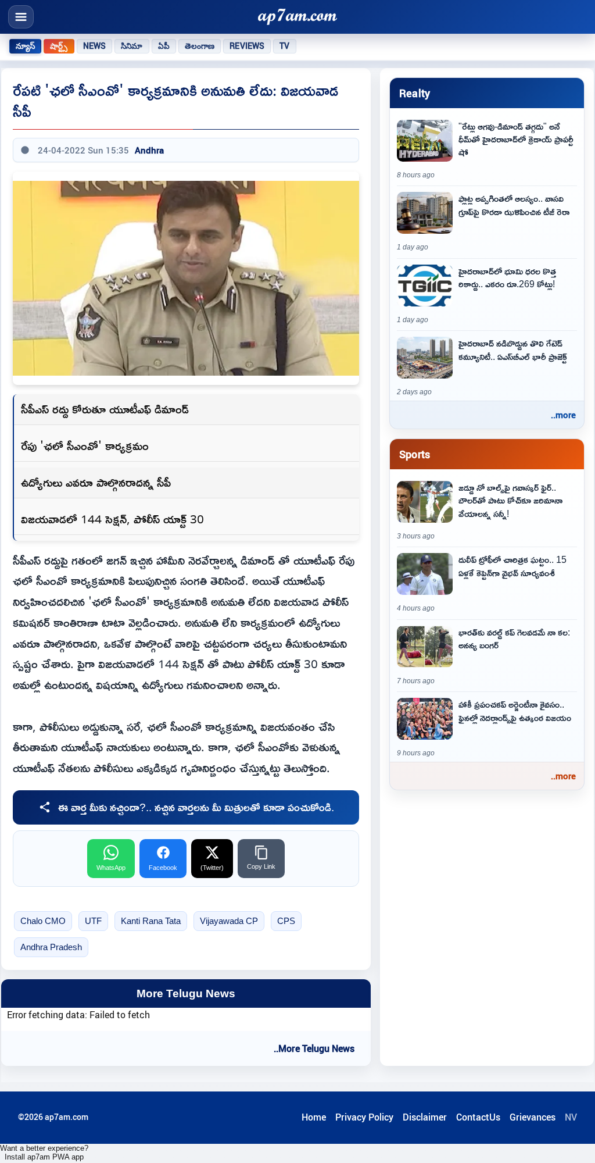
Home (314, 1117)
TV (284, 46)
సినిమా (131, 46)
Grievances (532, 1117)
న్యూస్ (25, 46)
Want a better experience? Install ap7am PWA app (44, 1152)
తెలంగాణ (200, 46)
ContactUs (478, 1117)
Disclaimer (425, 1117)
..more (563, 414)
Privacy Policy (364, 1117)
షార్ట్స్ (58, 46)
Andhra (149, 150)
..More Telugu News (314, 1048)
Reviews (247, 46)
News (94, 46)
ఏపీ (164, 46)
